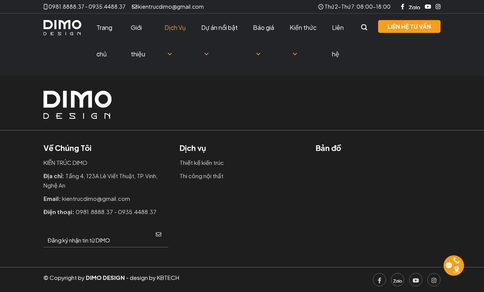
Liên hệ (338, 32)
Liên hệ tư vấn (409, 26)
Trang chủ (104, 32)
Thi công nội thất (201, 175)
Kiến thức (303, 27)
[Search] (364, 27)
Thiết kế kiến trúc (202, 162)
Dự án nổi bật (219, 27)
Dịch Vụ (175, 27)
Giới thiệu (138, 32)
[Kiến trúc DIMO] (62, 28)
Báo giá (263, 27)
